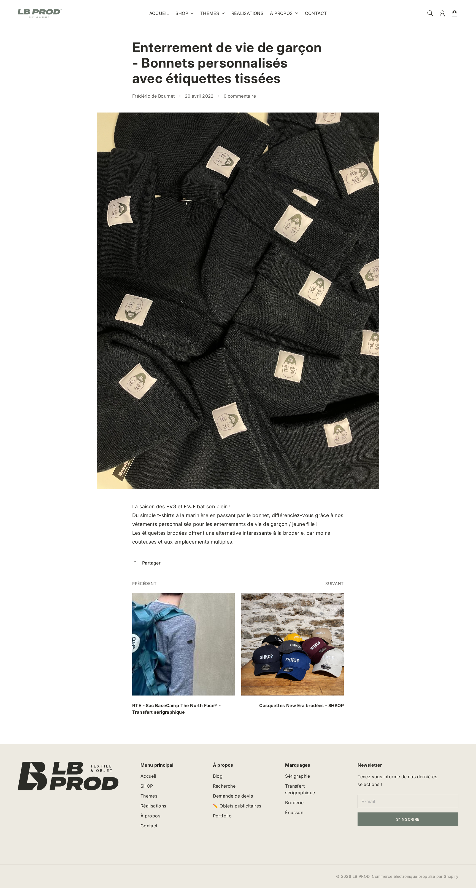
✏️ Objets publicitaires (237, 806)
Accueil (148, 776)
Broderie (294, 802)
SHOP (181, 13)
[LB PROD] (40, 13)
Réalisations (153, 806)
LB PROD (361, 876)
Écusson (294, 812)
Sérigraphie (297, 776)
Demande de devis (233, 796)
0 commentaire (240, 96)
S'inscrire (408, 819)
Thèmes (209, 13)
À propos (281, 13)
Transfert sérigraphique (300, 789)
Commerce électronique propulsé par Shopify (415, 876)
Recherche (224, 786)
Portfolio (222, 816)
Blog (218, 776)
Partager (151, 563)
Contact (149, 825)
